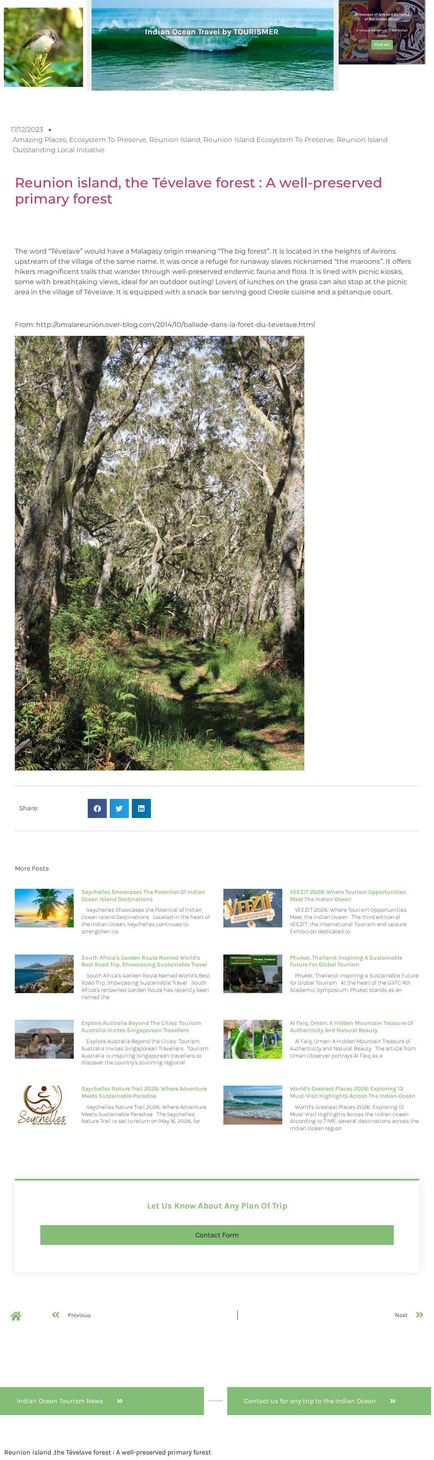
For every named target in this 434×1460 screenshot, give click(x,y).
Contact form (217, 1235)
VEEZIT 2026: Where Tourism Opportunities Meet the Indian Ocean (348, 895)
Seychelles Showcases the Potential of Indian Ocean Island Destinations (143, 895)
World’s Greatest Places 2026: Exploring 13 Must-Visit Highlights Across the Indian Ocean (352, 1092)
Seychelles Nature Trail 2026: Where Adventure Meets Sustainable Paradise (144, 1092)
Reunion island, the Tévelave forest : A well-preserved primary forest (198, 190)
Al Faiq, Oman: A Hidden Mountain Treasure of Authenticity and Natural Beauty (351, 1026)
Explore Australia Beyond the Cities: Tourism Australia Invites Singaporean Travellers (141, 1026)
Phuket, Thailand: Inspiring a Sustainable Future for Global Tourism (346, 961)
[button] (97, 808)
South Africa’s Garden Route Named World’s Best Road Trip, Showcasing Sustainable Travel (144, 961)
